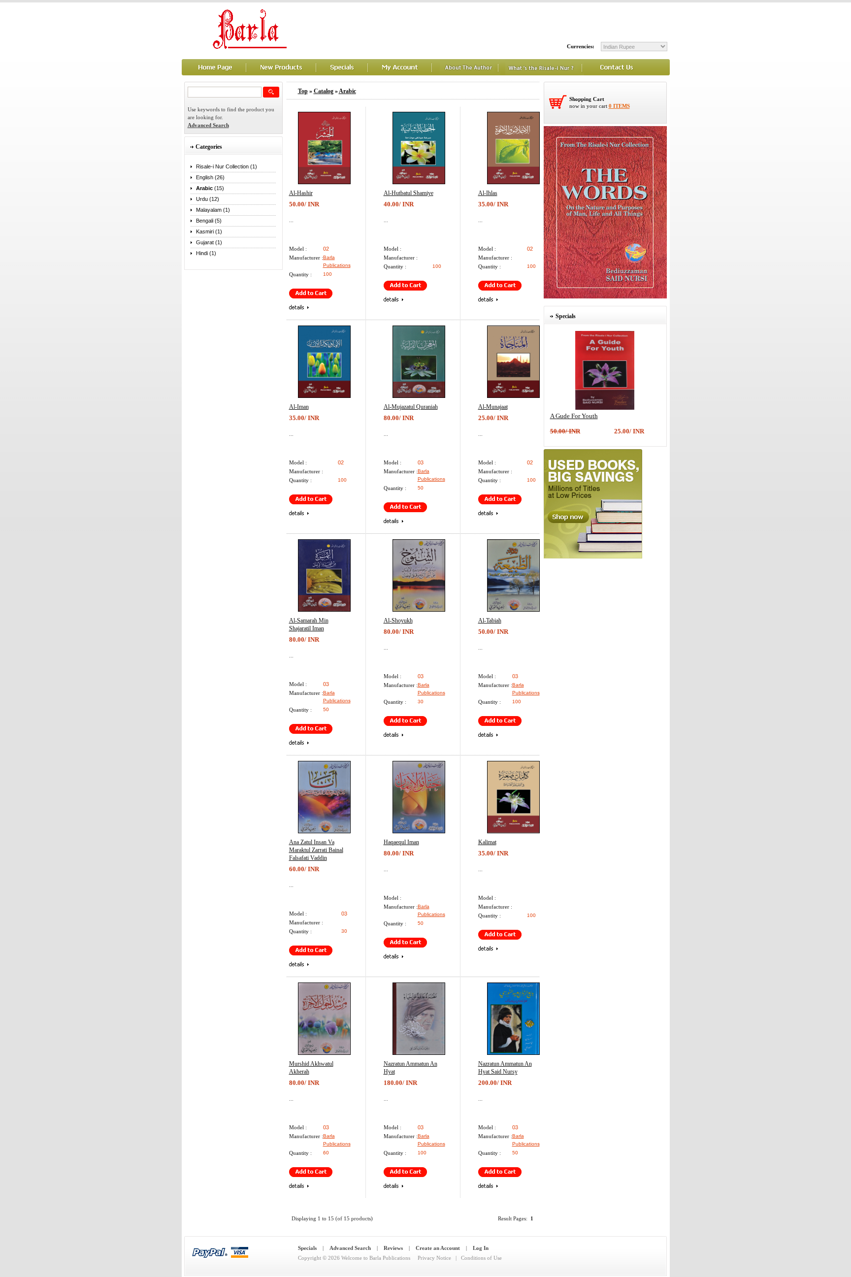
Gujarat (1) (209, 242)
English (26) (210, 177)
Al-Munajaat (493, 406)
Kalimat (487, 842)
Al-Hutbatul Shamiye (408, 193)
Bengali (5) (209, 221)
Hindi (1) (206, 253)
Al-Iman (299, 406)
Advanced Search (350, 1248)
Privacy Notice (434, 1258)
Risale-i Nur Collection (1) (226, 166)
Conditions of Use (481, 1258)
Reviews (393, 1248)
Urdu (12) (207, 199)
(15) (210, 188)
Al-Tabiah (489, 620)
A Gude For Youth (574, 416)
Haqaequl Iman (401, 842)
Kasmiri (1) (209, 231)
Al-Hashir (301, 193)
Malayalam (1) (213, 210)
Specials (307, 1248)
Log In (481, 1248)
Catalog (323, 91)
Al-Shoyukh (398, 620)
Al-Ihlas (487, 193)
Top (303, 91)
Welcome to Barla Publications (375, 1258)
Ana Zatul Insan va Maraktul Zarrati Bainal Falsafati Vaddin (316, 850)
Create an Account (438, 1248)
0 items (619, 106)
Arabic (347, 91)
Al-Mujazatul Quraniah (411, 406)
